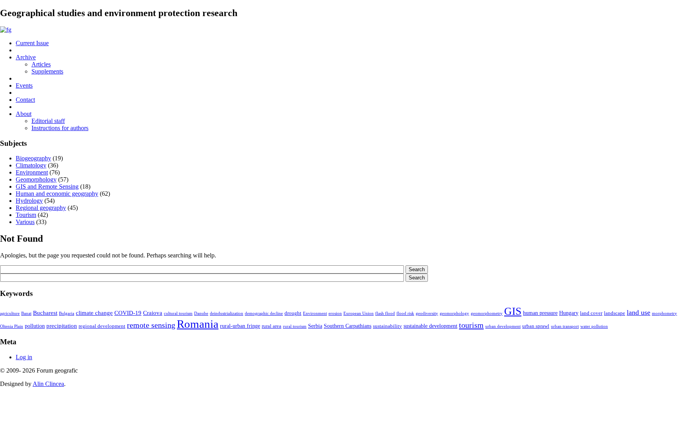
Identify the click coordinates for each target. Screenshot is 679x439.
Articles (41, 64)
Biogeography (33, 158)
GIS (512, 311)
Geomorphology (36, 179)
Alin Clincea (48, 383)
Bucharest (45, 312)
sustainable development (430, 326)
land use (638, 312)
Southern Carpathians (347, 326)
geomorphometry (487, 313)
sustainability (387, 326)
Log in (24, 357)
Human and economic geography (57, 193)
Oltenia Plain (11, 326)
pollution (35, 326)
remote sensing (151, 325)
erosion (335, 313)
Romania (197, 324)
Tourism (26, 214)
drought (292, 313)
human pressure (540, 313)
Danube (201, 313)
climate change (94, 312)
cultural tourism (178, 313)
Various (25, 222)
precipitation (61, 325)
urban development (503, 326)
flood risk (405, 313)
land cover (591, 313)
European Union (358, 313)
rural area (271, 326)
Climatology (31, 165)
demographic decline (264, 313)
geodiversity (427, 313)
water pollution (594, 326)
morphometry (664, 313)
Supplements (47, 71)
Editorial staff (48, 121)
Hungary (568, 313)
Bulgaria (66, 313)
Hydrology (29, 200)
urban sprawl (535, 326)
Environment (32, 172)
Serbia (315, 326)
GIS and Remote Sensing (47, 186)
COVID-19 (127, 312)
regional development (102, 326)
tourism (471, 325)
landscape (614, 313)
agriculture (10, 313)
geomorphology (454, 313)
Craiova (152, 312)
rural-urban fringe (240, 326)
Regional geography (41, 207)
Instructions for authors (59, 128)
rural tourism (294, 326)
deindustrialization (226, 313)
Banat (26, 313)
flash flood (385, 313)
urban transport (565, 326)
